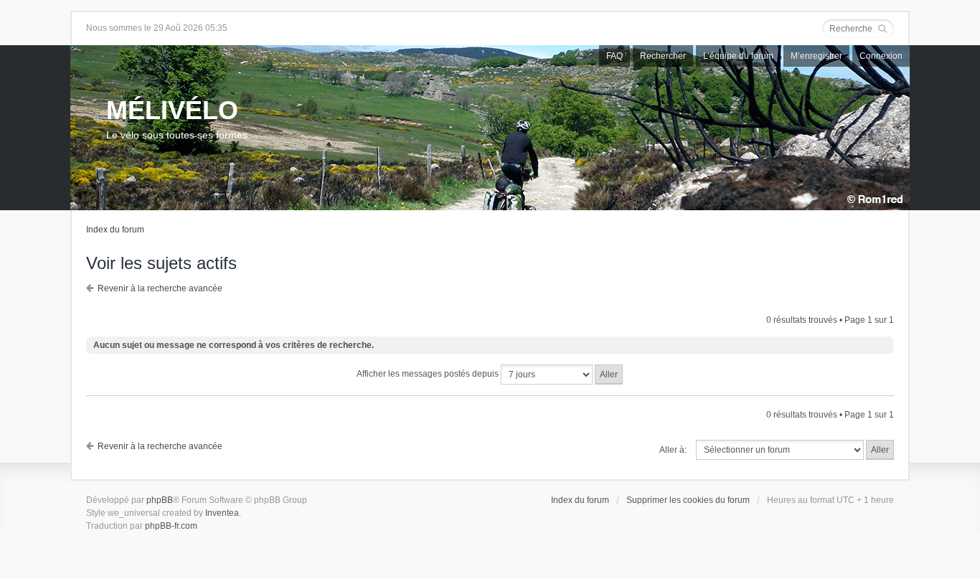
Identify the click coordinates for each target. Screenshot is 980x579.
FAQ (614, 56)
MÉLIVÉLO (172, 110)
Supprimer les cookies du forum (688, 500)
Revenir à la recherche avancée (160, 288)
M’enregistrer (816, 56)
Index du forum (115, 230)
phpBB (159, 500)
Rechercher (663, 56)
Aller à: (673, 450)
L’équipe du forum (738, 56)
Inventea (222, 513)
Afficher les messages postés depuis (429, 374)
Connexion (881, 56)
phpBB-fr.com (171, 526)
